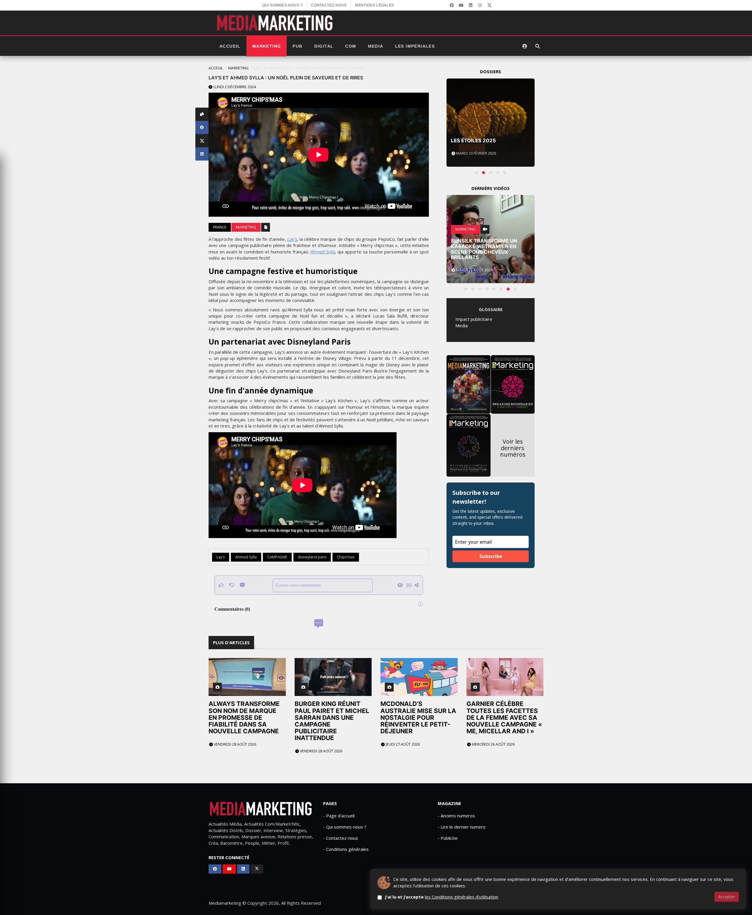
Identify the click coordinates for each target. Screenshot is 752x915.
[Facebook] (451, 5)
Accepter (726, 896)
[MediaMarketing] (275, 23)
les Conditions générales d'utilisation (461, 897)
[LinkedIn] (470, 5)
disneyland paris (312, 557)
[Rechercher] (537, 46)
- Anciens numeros (456, 816)
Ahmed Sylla (322, 252)
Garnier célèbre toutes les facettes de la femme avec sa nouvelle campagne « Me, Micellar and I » (504, 717)
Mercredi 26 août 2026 (493, 744)
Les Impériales (415, 46)
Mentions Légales (374, 5)
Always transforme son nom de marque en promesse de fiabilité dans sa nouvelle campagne (244, 717)
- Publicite (448, 838)
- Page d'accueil (339, 816)
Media (375, 46)
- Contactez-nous (340, 838)
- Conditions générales (346, 849)
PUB (297, 46)
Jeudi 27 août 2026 (402, 744)
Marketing (266, 46)
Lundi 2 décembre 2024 (234, 86)
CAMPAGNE (277, 557)
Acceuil (216, 68)
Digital (324, 46)
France (219, 227)
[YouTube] (461, 5)
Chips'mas (346, 557)
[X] (489, 5)
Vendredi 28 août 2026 (234, 744)
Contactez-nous (329, 5)
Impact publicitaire (473, 319)
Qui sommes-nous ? (282, 5)
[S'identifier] (525, 46)
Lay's (292, 239)
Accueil (230, 46)
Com (350, 46)
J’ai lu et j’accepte (441, 897)
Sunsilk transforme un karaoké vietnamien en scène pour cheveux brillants (484, 249)
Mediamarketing (225, 903)
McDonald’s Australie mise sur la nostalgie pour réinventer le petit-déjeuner (418, 717)
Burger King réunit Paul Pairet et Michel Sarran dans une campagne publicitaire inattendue (332, 720)
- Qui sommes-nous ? (344, 827)
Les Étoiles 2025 (473, 140)
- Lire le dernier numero (462, 827)
